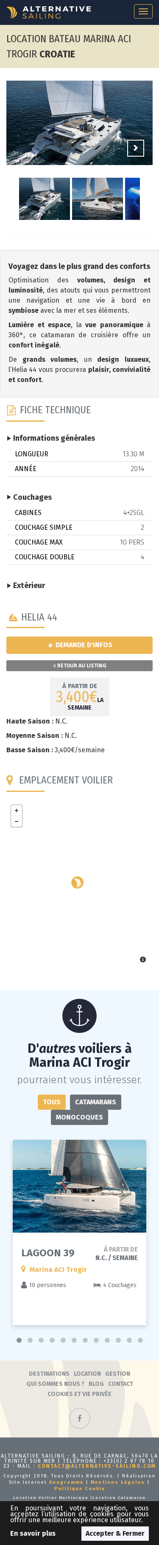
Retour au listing (81, 666)
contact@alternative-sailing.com (97, 1466)
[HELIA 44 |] (79, 134)
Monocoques (79, 1117)
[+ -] (79, 884)
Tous (52, 1102)
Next (135, 148)
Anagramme (66, 1482)
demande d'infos (83, 645)
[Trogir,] (77, 882)
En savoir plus (33, 1533)
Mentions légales (118, 1482)
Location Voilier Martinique (51, 1498)
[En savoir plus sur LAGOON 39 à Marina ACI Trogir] (79, 1186)
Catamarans (95, 1102)
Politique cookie (79, 1488)
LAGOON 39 (48, 1253)
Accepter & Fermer (115, 1533)
